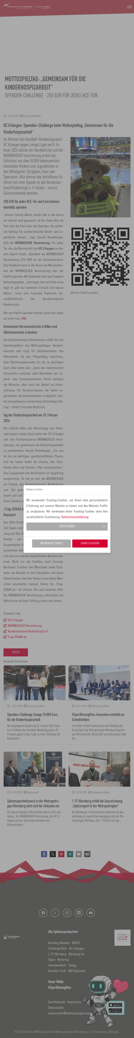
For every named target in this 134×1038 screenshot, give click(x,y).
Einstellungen (67, 526)
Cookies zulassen (90, 543)
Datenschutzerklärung (75, 517)
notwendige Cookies (51, 543)
